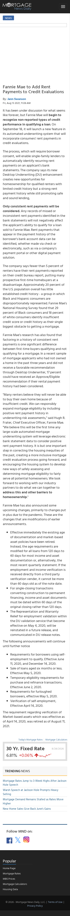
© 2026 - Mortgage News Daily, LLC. (25, 902)
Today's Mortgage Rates (30, 739)
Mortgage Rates (12, 873)
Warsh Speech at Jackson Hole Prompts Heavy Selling (30, 792)
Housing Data (10, 889)
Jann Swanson (16, 99)
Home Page (9, 868)
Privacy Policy (35, 906)
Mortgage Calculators (56, 739)
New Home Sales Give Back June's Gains (27, 808)
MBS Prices (9, 879)
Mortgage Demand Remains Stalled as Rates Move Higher (33, 801)
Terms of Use (55, 902)
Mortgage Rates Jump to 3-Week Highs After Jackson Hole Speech (34, 783)
